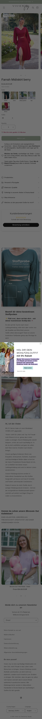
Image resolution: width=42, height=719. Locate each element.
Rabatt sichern (28, 367)
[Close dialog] (41, 344)
